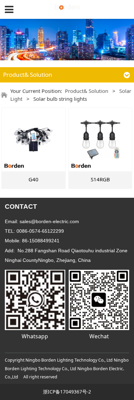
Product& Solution (86, 90)
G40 (33, 179)
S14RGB (100, 179)
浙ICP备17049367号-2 (67, 391)
